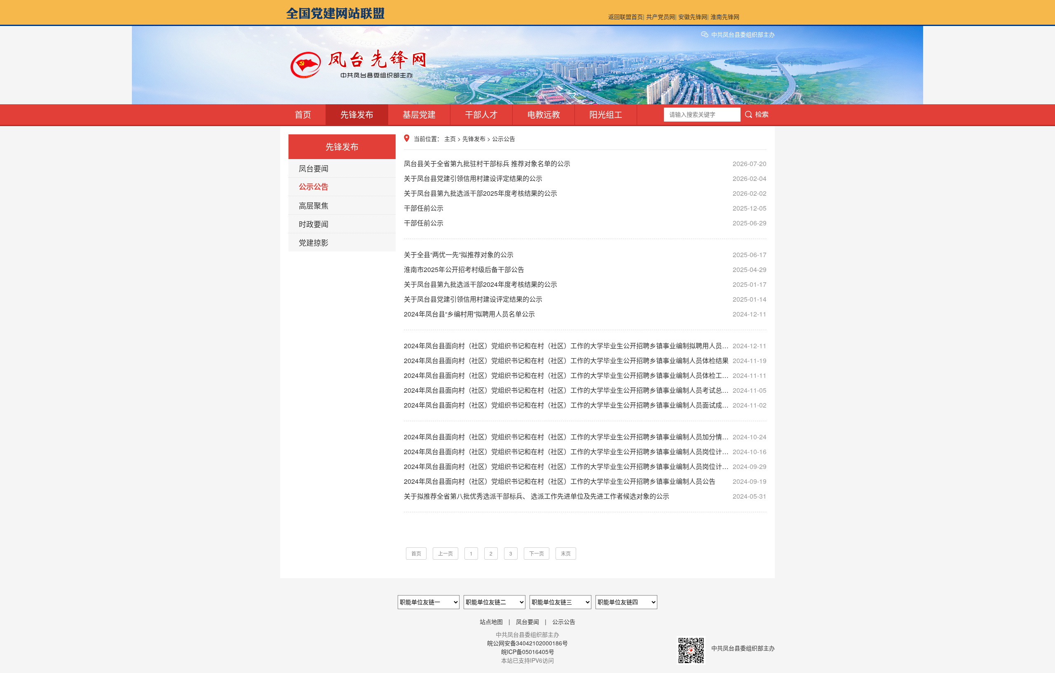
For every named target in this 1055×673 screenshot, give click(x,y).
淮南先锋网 (724, 16)
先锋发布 (356, 114)
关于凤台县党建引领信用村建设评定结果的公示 (585, 178)
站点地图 (491, 621)
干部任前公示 (585, 208)
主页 (450, 138)
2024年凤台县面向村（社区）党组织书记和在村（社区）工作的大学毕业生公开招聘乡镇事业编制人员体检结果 (585, 360)
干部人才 (481, 114)
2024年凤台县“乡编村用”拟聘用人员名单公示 (585, 314)
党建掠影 (313, 242)
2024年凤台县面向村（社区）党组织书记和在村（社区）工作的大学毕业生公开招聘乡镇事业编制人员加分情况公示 (585, 436)
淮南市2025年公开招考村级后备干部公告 (585, 269)
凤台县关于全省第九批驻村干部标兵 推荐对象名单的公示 (585, 163)
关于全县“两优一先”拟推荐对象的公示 (585, 254)
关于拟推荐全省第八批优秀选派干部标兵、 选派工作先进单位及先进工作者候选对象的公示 (585, 496)
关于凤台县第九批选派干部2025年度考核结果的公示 (585, 193)
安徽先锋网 (692, 16)
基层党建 (419, 114)
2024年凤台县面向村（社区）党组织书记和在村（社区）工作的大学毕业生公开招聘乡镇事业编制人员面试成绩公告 (585, 405)
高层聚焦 (313, 205)
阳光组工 (605, 114)
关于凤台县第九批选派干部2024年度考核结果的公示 (585, 284)
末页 (566, 553)
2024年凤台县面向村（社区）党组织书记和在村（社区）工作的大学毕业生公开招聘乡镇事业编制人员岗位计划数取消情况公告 (585, 466)
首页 (303, 114)
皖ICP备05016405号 (527, 651)
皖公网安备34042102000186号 (527, 643)
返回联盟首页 (625, 16)
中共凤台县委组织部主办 (743, 34)
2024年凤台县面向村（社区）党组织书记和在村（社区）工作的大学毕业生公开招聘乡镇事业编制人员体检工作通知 (585, 375)
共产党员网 (660, 16)
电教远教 (543, 114)
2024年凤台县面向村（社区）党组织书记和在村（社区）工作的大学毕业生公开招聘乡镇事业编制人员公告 (585, 481)
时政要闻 (313, 223)
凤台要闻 (313, 168)
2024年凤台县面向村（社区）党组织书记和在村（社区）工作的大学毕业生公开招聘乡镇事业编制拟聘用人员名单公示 (585, 345)
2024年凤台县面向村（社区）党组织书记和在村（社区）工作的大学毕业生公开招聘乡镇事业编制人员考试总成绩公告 (585, 390)
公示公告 (313, 186)
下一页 (536, 553)
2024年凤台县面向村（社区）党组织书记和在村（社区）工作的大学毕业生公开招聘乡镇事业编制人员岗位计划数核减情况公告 (585, 451)
